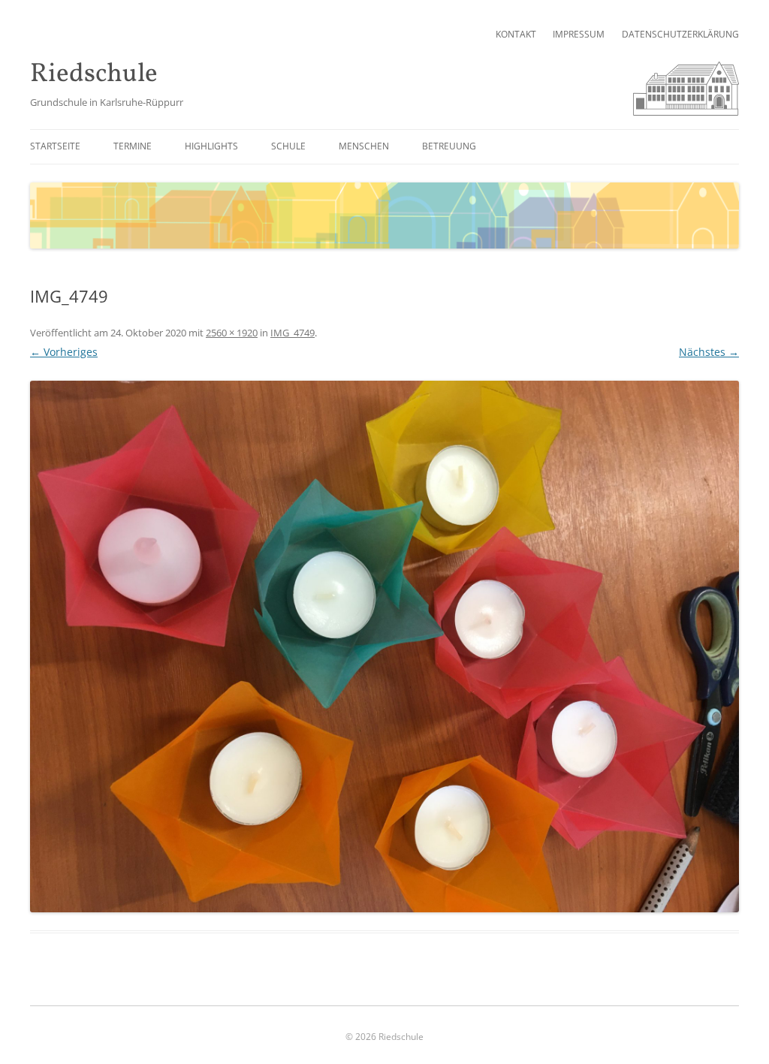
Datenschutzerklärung (680, 34)
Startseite (55, 146)
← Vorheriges (64, 352)
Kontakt (516, 34)
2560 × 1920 (232, 332)
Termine (132, 146)
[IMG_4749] (384, 646)
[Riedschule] (686, 111)
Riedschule (94, 75)
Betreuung (449, 146)
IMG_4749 (292, 332)
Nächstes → (709, 352)
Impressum (579, 34)
